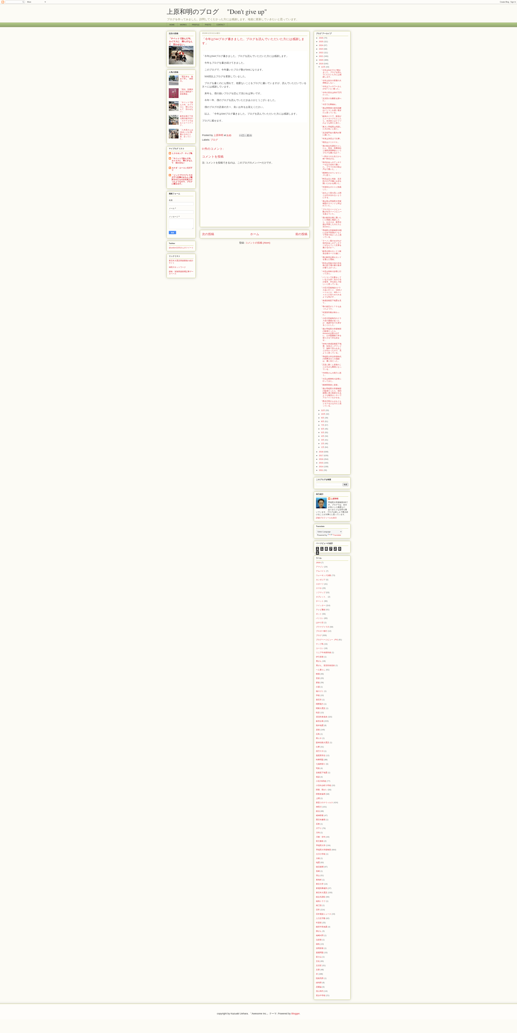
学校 (318, 695)
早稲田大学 (320, 845)
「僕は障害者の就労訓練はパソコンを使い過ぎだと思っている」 (331, 110)
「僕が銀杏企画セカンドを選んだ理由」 (331, 258)
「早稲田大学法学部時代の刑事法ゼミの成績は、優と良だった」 (331, 358)
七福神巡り (320, 764)
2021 (321, 56)
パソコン (320, 618)
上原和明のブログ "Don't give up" (223, 11)
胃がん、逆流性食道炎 (325, 665)
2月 (323, 443)
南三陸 (319, 905)
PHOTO (208, 25)
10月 (323, 414)
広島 (318, 734)
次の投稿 (208, 234)
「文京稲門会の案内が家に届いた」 (331, 134)
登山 (318, 875)
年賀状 (319, 923)
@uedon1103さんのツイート (181, 248)
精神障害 (320, 815)
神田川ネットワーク (177, 267)
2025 (321, 41)
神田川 (319, 807)
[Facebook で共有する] (248, 135)
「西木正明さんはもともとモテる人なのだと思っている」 (331, 403)
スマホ (319, 588)
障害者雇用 (320, 794)
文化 (318, 961)
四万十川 (320, 751)
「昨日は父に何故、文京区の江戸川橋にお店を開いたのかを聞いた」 (331, 181)
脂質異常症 (320, 755)
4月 (323, 436)
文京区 (319, 965)
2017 (321, 455)
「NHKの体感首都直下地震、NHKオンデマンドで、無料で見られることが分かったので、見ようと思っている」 (331, 348)
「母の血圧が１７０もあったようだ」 (331, 307)
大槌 (318, 858)
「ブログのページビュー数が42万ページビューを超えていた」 (331, 211)
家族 (318, 682)
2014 (321, 466)
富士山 (319, 957)
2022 (321, 52)
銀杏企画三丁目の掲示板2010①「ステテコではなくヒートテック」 (186, 120)
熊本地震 (320, 725)
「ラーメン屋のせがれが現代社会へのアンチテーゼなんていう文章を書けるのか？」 (331, 244)
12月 (323, 67)
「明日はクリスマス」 (330, 142)
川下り (319, 828)
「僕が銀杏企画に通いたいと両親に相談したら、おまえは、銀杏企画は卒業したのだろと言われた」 (331, 222)
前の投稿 (301, 234)
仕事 (318, 747)
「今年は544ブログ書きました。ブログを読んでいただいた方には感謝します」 (331, 73)
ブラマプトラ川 (322, 627)
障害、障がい (321, 790)
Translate (337, 535)
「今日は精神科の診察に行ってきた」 (331, 380)
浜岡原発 (320, 948)
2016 (321, 459)
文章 (318, 970)
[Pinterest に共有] (250, 135)
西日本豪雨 (320, 820)
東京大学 (320, 884)
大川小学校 (320, 854)
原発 (318, 730)
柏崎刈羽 (320, 935)
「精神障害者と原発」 (330, 385)
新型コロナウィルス (324, 802)
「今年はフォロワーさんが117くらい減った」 (331, 87)
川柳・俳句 (320, 837)
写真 (318, 768)
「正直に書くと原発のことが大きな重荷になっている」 (331, 367)
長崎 (318, 871)
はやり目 (320, 622)
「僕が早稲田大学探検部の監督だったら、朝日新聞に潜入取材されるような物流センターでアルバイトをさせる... (331, 393)
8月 (323, 421)
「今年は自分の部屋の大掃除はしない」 (331, 81)
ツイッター (320, 605)
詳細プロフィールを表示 (326, 518)
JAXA (318, 562)
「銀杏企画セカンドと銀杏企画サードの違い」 (331, 252)
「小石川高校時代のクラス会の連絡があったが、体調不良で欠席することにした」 (331, 321)
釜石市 (319, 700)
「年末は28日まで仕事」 (331, 138)
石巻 (318, 824)
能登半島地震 (321, 927)
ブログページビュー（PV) (327, 640)
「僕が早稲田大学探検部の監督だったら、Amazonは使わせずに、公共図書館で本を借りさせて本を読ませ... (331, 334)
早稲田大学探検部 (323, 850)
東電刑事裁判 (321, 888)
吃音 (318, 712)
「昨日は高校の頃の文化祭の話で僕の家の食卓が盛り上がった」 (331, 265)
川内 (318, 832)
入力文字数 (320, 918)
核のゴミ (320, 691)
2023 (321, 49)
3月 (323, 440)
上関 (318, 798)
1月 (323, 447)
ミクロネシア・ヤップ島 (182, 153)
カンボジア (320, 580)
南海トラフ (320, 901)
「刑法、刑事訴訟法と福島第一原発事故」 (186, 91)
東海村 (319, 880)
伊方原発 (320, 657)
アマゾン (320, 567)
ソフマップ (320, 592)
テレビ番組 (320, 610)
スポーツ (320, 584)
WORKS (183, 25)
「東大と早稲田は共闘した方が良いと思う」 (331, 128)
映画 (318, 674)
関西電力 (320, 704)
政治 (318, 811)
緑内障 (319, 983)
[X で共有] (245, 135)
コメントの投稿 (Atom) (257, 242)
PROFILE (196, 25)
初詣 (318, 777)
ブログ (214, 139)
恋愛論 (319, 987)
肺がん (319, 931)
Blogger (295, 1013)
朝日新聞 (320, 867)
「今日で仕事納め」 (329, 104)
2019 (321, 64)
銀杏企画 (320, 721)
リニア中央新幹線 (323, 652)
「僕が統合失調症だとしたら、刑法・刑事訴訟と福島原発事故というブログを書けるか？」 (331, 149)
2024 (321, 45)
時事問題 (320, 760)
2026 (321, 38)
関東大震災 (320, 708)
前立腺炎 (320, 841)
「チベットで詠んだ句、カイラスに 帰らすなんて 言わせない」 (181, 41)
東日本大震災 (321, 892)
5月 (323, 432)
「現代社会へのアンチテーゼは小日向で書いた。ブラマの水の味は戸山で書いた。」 (331, 165)
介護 (318, 687)
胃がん (319, 661)
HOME (172, 25)
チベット (320, 601)
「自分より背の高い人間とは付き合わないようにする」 (331, 195)
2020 (321, 60)
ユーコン (320, 648)
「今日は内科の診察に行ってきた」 (331, 272)
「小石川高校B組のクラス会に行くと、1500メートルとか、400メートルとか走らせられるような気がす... (331, 292)
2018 (321, 452)
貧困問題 (320, 952)
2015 (321, 463)
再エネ (319, 738)
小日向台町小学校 (323, 785)
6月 (323, 429)
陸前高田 (320, 978)
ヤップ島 (320, 644)
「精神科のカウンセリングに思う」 (331, 174)
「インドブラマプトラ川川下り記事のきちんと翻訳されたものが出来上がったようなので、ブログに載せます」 (182, 179)
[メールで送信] (240, 135)
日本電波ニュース (323, 914)
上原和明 (334, 499)
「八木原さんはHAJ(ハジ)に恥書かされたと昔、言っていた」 (186, 134)
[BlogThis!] (243, 135)
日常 (318, 910)
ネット (319, 614)
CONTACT (220, 25)
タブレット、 (321, 597)
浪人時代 (320, 991)
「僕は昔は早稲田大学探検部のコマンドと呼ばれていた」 (331, 203)
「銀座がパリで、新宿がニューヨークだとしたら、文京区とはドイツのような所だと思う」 (331, 119)
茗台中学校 (320, 995)
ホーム (254, 234)
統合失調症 (320, 897)
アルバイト (320, 571)
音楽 (318, 678)
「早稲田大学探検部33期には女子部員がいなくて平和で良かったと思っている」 (331, 233)
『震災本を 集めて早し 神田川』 (186, 78)
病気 (318, 944)
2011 (321, 470)
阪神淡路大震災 (322, 742)
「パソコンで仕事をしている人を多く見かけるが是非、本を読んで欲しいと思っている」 (331, 280)
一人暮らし (320, 670)
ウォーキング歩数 (323, 575)
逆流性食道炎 (321, 717)
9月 (323, 418)
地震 (318, 862)
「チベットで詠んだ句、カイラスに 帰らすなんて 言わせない (182, 160)
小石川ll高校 (321, 781)
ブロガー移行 (321, 631)
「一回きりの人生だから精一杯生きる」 (331, 157)
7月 (323, 425)
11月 (323, 410)
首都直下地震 (321, 772)
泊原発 (319, 940)
